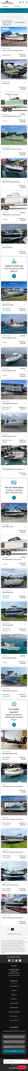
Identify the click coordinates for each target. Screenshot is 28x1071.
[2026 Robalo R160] (14, 578)
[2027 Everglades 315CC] (14, 357)
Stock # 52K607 (6, 180)
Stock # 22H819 (5, 147)
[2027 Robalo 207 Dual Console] (14, 201)
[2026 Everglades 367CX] (14, 422)
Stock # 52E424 (6, 245)
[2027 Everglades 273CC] (14, 324)
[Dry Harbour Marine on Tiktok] (19, 960)
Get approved (14, 1007)
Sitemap (14, 990)
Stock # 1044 (5, 817)
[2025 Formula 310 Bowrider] (14, 871)
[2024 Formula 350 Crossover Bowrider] (14, 904)
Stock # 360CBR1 (6, 48)
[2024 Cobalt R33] (14, 234)
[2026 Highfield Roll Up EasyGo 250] (14, 455)
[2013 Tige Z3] (14, 69)
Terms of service (14, 1020)
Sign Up (14, 1051)
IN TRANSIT (22, 114)
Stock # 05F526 (6, 623)
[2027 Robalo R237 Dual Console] (14, 102)
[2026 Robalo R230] (14, 611)
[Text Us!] (22, 1068)
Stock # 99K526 (6, 401)
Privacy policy (14, 1016)
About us (14, 994)
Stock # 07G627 (6, 368)
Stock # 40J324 (6, 915)
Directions (14, 999)
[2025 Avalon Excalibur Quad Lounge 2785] (14, 805)
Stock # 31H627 (5, 557)
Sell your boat (14, 1003)
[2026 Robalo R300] (14, 291)
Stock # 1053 (5, 850)
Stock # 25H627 (6, 212)
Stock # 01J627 (5, 114)
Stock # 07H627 (6, 336)
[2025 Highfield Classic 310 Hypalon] (14, 772)
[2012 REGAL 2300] (14, 513)
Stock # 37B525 (6, 883)
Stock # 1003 (5, 434)
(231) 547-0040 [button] (15, 975)
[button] (20, 2)
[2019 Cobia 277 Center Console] (14, 135)
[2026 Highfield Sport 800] (14, 389)
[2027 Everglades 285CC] (14, 644)
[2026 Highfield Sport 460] (14, 740)
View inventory (14, 986)
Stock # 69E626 (6, 590)
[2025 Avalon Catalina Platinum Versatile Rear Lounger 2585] (14, 838)
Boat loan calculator (14, 1012)
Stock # (4, 467)
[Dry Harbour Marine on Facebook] (8, 960)
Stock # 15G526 (6, 303)
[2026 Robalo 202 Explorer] (14, 677)
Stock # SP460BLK (6, 751)
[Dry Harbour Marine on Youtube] (12, 960)
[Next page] (18, 929)
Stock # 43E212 (5, 524)
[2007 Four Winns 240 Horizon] (14, 168)
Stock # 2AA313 (6, 81)
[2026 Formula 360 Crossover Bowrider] (14, 37)
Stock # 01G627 (6, 656)
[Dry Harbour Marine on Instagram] (16, 960)
